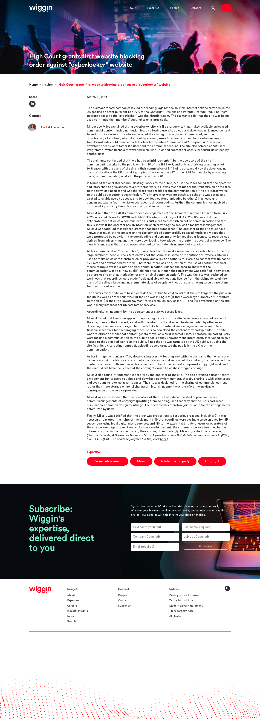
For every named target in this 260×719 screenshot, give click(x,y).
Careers (195, 8)
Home (33, 84)
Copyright (212, 461)
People (174, 8)
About (132, 8)
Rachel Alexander (52, 127)
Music (141, 461)
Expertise (153, 8)
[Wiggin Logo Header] (40, 8)
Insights (47, 84)
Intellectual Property (175, 461)
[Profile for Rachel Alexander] (32, 130)
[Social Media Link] (227, 588)
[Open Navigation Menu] (226, 8)
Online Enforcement (108, 461)
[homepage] (40, 589)
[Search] (213, 8)
